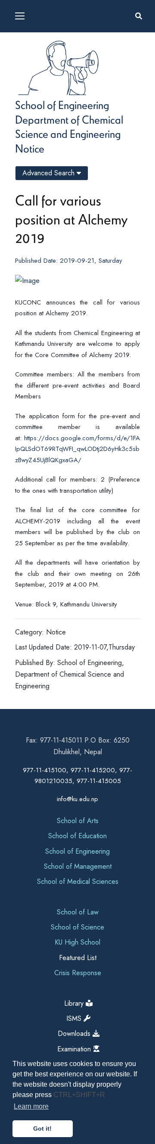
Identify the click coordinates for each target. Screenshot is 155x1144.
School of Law (78, 912)
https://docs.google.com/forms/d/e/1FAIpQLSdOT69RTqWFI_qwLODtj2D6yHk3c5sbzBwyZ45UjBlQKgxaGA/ (77, 449)
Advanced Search (49, 173)
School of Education (77, 836)
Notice (29, 148)
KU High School (77, 942)
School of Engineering (62, 104)
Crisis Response (77, 973)
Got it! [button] (42, 1128)
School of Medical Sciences (77, 881)
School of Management (78, 866)
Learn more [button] (31, 1106)
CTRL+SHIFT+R (79, 1094)
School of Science (77, 927)
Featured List (77, 958)
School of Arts (78, 821)
